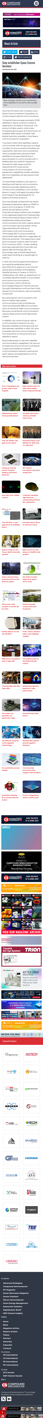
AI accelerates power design (11, 769)
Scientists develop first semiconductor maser (10, 797)
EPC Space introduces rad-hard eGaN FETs (31, 470)
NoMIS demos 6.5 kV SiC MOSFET (10, 633)
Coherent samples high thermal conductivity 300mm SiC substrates (31, 498)
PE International (10, 1362)
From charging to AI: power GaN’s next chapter (10, 388)
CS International (10, 1358)
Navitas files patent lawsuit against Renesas (31, 743)
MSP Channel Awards (12, 1376)
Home (5, 1322)
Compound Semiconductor (15, 1287)
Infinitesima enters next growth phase (10, 414)
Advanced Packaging (12, 1283)
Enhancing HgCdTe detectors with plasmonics (31, 688)
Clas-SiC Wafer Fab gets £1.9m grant (10, 442)
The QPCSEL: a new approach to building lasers (11, 524)
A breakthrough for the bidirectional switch (31, 661)
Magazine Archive (11, 1328)
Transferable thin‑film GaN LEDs (11, 687)
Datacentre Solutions (12, 1307)
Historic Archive (10, 1332)
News (5, 1325)
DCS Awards (8, 1373)
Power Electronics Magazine (16, 1293)
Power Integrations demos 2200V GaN (31, 796)
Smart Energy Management (15, 1303)
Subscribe (7, 1345)
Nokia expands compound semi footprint (29, 606)
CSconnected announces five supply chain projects (32, 770)
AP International (10, 1355)
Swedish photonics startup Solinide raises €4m (31, 415)
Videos (6, 1335)
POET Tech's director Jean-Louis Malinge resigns (31, 634)
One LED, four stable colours (10, 496)
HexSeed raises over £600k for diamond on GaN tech (31, 443)
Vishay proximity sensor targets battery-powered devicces (9, 471)
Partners (7, 1338)
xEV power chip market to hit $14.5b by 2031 (10, 606)
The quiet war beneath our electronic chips (8, 715)
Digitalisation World (12, 1310)
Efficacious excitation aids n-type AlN (11, 660)
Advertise (7, 1342)
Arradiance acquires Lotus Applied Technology (10, 743)
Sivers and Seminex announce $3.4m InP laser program (10, 579)
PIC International (10, 1365)
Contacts (7, 1348)
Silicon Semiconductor (13, 1300)
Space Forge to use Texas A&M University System (11, 552)
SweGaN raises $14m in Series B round (31, 523)
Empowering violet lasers (31, 714)
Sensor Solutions (10, 1297)
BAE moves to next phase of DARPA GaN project (31, 552)
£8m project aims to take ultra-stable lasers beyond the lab (32, 388)
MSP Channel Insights (13, 1313)
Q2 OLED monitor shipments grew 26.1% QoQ (30, 579)
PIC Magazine (9, 1290)
